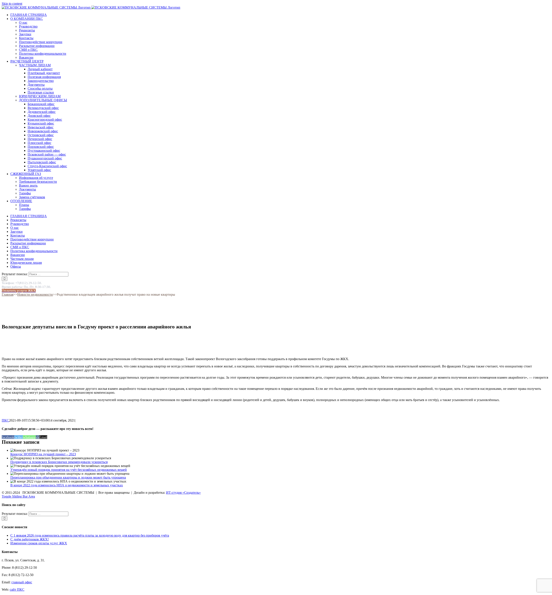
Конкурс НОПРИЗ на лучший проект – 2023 (43, 454)
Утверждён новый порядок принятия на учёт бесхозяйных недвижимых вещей (68, 470)
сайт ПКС (17, 589)
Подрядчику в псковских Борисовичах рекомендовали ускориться (59, 462)
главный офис (21, 582)
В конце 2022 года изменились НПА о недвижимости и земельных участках (66, 485)
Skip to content (12, 3)
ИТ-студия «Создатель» (183, 492)
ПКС (5, 420)
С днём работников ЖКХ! (29, 539)
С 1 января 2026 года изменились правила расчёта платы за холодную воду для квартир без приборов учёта (89, 535)
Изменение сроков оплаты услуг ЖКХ (38, 543)
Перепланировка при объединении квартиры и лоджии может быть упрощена (68, 477)
